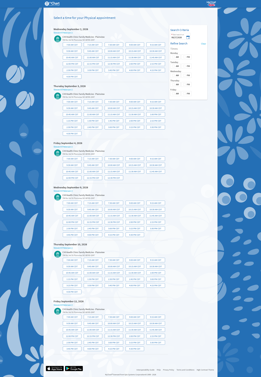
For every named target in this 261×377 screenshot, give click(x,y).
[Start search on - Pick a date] (188, 37)
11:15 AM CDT (112, 58)
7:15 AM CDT (91, 45)
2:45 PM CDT (91, 127)
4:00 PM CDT (133, 70)
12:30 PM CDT (112, 64)
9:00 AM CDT (133, 45)
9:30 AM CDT (70, 51)
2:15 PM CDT (154, 64)
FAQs (159, 370)
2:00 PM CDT (133, 64)
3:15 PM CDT (133, 127)
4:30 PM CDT (70, 77)
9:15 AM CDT (154, 45)
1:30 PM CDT (91, 121)
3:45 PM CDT (112, 70)
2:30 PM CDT (70, 70)
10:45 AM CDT (70, 58)
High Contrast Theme (205, 370)
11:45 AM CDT (154, 58)
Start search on (178, 34)
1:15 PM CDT (70, 121)
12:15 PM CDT (91, 64)
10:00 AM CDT (112, 51)
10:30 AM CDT (154, 51)
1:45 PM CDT (112, 121)
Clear (203, 43)
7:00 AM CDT (70, 45)
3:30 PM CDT (91, 70)
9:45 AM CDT (91, 51)
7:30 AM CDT (112, 45)
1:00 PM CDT (154, 115)
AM (177, 56)
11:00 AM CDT (91, 58)
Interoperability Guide (145, 370)
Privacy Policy (168, 370)
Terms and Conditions (185, 370)
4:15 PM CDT (154, 70)
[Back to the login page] (54, 4)
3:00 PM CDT (112, 127)
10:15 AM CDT (133, 51)
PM (188, 56)
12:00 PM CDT (70, 64)
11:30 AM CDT (133, 58)
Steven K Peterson (62, 32)
